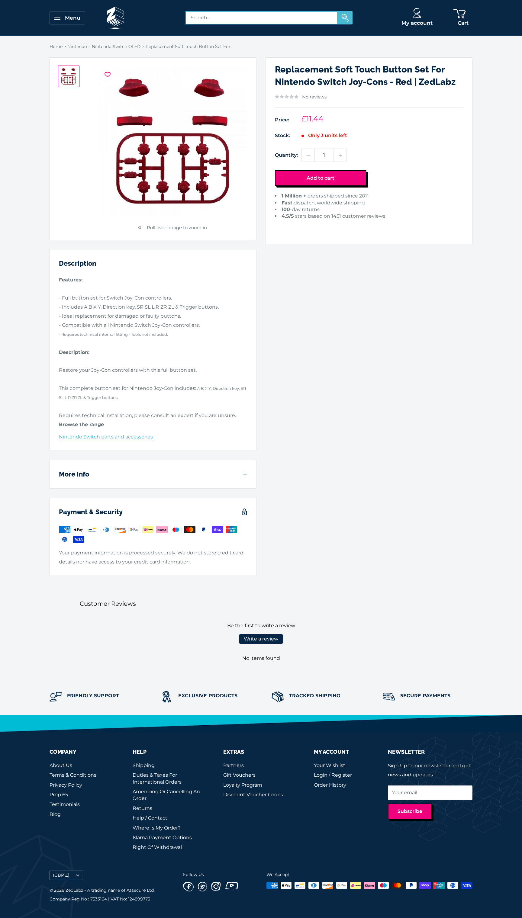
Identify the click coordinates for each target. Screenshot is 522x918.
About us (61, 765)
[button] (284, 226)
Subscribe (410, 811)
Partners (233, 765)
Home (56, 46)
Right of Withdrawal (157, 847)
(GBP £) (61, 875)
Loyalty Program (242, 785)
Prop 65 (59, 795)
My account (417, 23)
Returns (142, 808)
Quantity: (286, 155)
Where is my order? (157, 828)
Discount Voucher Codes (253, 795)
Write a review (261, 639)
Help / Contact (150, 818)
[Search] (345, 17)
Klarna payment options (162, 837)
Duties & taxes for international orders (157, 778)
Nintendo (77, 46)
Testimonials (65, 804)
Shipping (144, 765)
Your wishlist (329, 765)
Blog (55, 814)
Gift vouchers (239, 775)
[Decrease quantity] (308, 155)
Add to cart (320, 178)
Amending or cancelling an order (166, 795)
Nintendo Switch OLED (116, 46)
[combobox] (261, 17)
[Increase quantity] (340, 155)
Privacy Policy (66, 785)
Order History (330, 785)
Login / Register (333, 775)
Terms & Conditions (73, 775)
